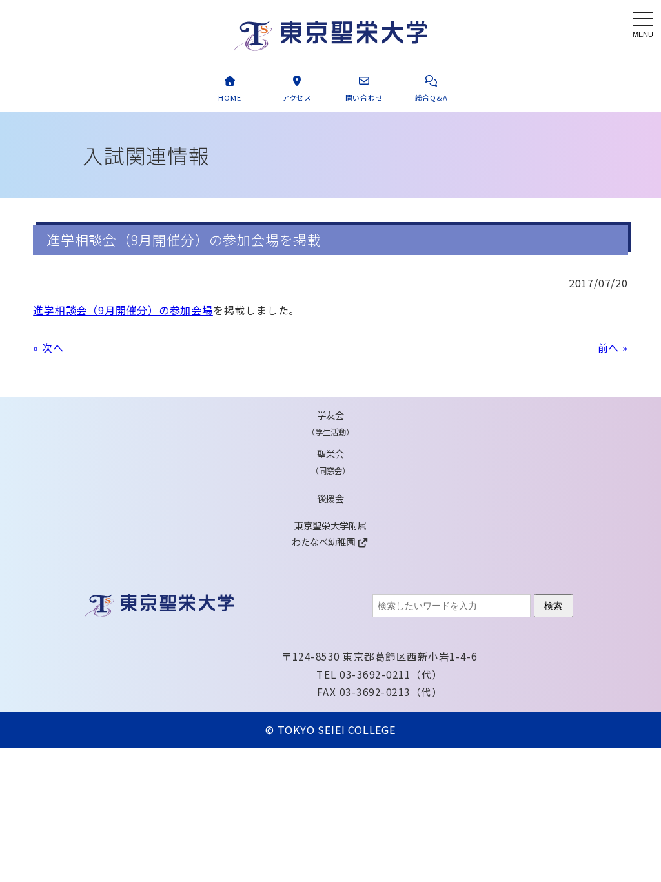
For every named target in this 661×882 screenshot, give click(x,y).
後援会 (330, 498)
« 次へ (48, 347)
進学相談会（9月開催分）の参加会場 (123, 310)
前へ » (613, 347)
